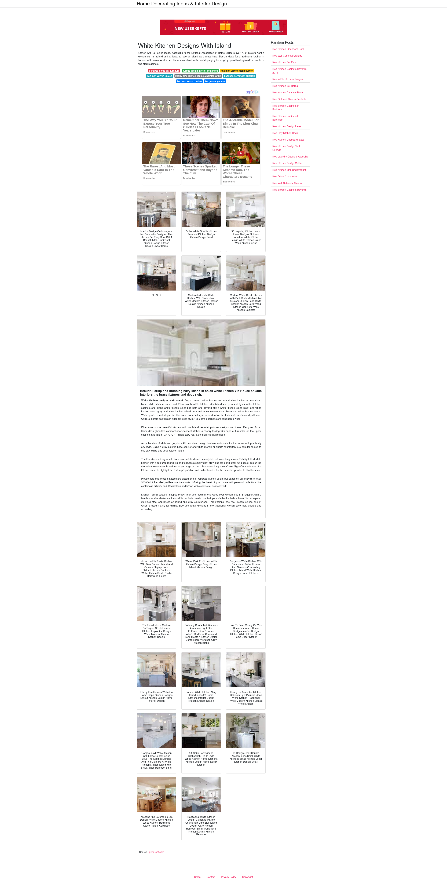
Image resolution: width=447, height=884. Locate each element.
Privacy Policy (228, 877)
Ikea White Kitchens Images (287, 79)
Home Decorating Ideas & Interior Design (182, 3)
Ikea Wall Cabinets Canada (287, 55)
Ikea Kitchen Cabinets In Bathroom (285, 117)
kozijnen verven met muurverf (237, 70)
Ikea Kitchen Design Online (287, 163)
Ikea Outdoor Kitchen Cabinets (289, 99)
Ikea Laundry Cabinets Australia (290, 156)
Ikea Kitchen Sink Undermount (289, 169)
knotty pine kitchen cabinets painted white (198, 76)
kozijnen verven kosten (159, 76)
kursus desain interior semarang (200, 70)
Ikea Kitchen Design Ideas (286, 126)
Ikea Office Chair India (284, 176)
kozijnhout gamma (215, 81)
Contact (211, 877)
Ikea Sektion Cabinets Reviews (289, 189)
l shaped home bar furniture (164, 70)
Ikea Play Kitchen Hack (285, 133)
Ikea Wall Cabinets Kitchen (287, 183)
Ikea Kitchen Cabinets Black (287, 92)
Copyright (247, 877)
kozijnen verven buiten (189, 81)
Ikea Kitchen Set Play (284, 62)
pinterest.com (156, 852)
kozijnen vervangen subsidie (239, 76)
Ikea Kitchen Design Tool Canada (286, 148)
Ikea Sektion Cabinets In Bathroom (285, 107)
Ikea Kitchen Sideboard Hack (288, 49)
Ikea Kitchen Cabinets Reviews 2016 (289, 70)
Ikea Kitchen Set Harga (285, 85)
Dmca (197, 877)
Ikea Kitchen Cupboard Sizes (288, 139)
